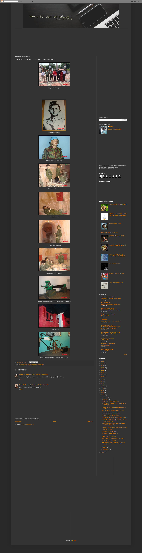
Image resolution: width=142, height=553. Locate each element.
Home (54, 421)
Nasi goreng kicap (105, 345)
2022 (102, 370)
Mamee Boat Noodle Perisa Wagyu (109, 333)
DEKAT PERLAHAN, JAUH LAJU (109, 232)
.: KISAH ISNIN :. (105, 339)
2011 (102, 392)
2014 (102, 386)
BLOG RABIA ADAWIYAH (108, 343)
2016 (102, 381)
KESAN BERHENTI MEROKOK (117, 235)
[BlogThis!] (32, 362)
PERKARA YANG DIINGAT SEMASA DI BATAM (114, 427)
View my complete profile (114, 129)
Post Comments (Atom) (28, 424)
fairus (111, 126)
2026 (102, 361)
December (105, 397)
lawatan (21, 364)
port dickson (41, 364)
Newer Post (18, 421)
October (104, 447)
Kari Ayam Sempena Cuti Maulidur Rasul (110, 304)
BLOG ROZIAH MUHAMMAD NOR (110, 332)
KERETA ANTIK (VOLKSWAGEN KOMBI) (112, 438)
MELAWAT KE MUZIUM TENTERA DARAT (113, 411)
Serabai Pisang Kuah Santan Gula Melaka (111, 298)
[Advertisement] (61, 40)
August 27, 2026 (105, 350)
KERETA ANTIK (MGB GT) (109, 436)
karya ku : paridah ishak (108, 314)
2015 (102, 383)
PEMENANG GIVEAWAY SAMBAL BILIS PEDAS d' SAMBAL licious (118, 214)
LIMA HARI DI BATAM (107, 429)
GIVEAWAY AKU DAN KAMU (116, 273)
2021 (102, 372)
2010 (102, 395)
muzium (25, 364)
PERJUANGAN (105, 315)
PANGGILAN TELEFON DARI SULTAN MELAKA (114, 417)
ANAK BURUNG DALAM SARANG (118, 204)
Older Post (90, 421)
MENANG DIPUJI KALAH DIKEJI (110, 415)
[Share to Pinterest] (37, 362)
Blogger (74, 540)
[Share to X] (34, 362)
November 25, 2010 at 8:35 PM (39, 374)
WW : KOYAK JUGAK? (114, 264)
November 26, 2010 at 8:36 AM (40, 385)
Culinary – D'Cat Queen (107, 325)
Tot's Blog (104, 319)
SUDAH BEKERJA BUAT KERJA (110, 401)
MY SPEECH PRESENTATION (110, 434)
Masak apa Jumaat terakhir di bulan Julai (110, 321)
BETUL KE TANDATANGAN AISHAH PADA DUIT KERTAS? (117, 255)
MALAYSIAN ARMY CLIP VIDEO (110, 413)
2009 (102, 452)
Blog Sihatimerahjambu (107, 308)
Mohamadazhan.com (25, 374)
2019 (102, 377)
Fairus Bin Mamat (24, 385)
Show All (125, 354)
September (105, 449)
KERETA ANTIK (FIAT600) (109, 440)
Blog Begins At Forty (107, 349)
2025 (102, 363)
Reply (20, 379)
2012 (102, 390)
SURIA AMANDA (106, 302)
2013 (102, 388)
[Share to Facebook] (36, 362)
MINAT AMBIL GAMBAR (115, 223)
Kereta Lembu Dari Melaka (116, 282)
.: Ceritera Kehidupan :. (107, 338)
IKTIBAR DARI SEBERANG (109, 431)
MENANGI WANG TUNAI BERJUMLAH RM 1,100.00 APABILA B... (113, 424)
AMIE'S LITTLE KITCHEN (108, 297)
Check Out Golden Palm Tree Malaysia (110, 309)
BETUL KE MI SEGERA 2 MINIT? (117, 245)
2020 (102, 374)
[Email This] (30, 362)
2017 (102, 379)
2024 (102, 365)
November (105, 399)
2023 (102, 368)
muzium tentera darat (32, 364)
